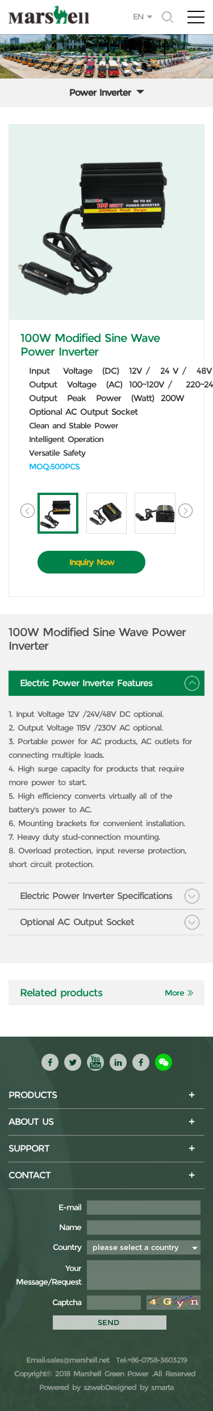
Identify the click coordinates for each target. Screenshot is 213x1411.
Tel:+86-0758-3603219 (149, 1359)
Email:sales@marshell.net (67, 1359)
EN (138, 16)
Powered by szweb (72, 1387)
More (174, 993)
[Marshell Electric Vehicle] (106, 15)
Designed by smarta (139, 1387)
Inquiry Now (91, 562)
